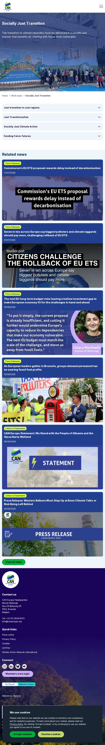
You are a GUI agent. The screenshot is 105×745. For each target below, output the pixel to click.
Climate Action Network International (19, 652)
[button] (13, 562)
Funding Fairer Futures (17, 136)
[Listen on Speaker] (24, 666)
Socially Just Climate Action (21, 126)
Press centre (8, 634)
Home (5, 95)
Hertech (17, 696)
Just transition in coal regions (22, 107)
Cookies (6, 643)
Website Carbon (26, 684)
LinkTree (6, 648)
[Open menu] (101, 6)
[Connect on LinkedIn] (11, 666)
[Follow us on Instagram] (4, 666)
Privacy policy (16, 724)
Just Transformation (16, 117)
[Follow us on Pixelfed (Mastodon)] (17, 666)
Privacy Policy (9, 639)
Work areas (16, 95)
